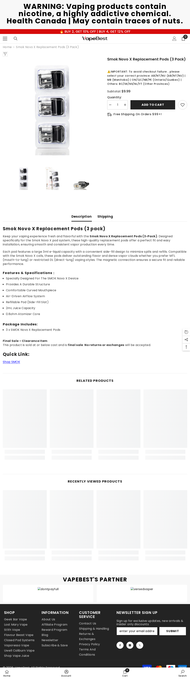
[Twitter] (139, 645)
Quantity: (114, 97)
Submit (172, 631)
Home (7, 47)
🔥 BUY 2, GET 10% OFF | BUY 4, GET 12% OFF (95, 31)
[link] (25, 452)
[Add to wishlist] (182, 104)
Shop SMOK (11, 362)
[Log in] (174, 39)
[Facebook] (120, 645)
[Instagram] (129, 645)
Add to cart (153, 105)
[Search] (15, 38)
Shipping (105, 216)
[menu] (5, 38)
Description (81, 216)
